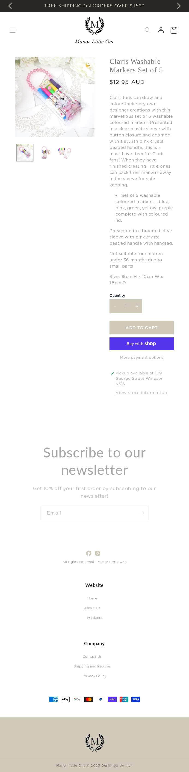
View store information (141, 392)
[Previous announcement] (10, 6)
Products (94, 618)
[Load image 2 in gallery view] (44, 152)
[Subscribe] (141, 513)
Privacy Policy (94, 676)
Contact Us (92, 656)
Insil (129, 765)
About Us (92, 608)
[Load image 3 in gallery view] (64, 152)
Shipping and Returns (92, 666)
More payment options (141, 357)
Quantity (117, 295)
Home (92, 598)
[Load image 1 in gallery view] (25, 152)
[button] (12, 30)
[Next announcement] (179, 6)
